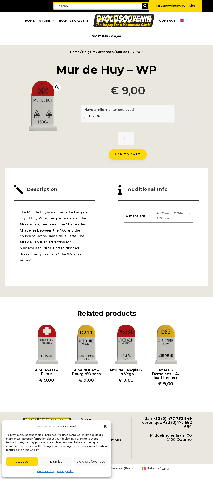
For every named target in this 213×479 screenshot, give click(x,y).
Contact (167, 20)
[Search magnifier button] (145, 6)
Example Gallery (74, 20)
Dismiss (56, 461)
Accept (22, 461)
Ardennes (106, 52)
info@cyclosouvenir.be (176, 5)
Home (30, 20)
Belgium (88, 52)
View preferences (90, 461)
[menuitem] (184, 20)
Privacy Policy (65, 471)
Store (44, 20)
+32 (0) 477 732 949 (172, 418)
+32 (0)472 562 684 (177, 424)
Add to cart (128, 154)
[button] (105, 426)
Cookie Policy (45, 471)
